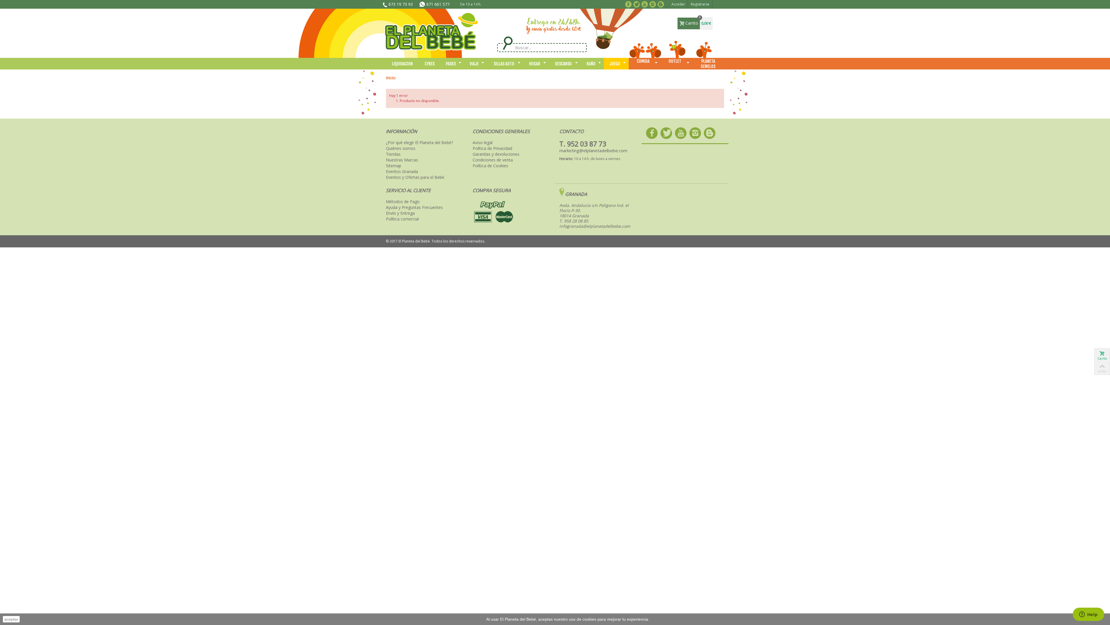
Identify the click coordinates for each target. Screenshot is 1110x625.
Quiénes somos (400, 148)
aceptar (11, 619)
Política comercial (402, 219)
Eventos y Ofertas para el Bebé (415, 177)
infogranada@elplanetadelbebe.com (594, 226)
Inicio (391, 77)
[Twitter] (637, 4)
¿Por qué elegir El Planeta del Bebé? (419, 142)
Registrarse (700, 4)
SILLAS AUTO (504, 64)
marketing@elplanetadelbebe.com (593, 150)
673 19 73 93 (400, 4)
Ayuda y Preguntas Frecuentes (414, 207)
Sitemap (393, 165)
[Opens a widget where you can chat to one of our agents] (1088, 615)
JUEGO (614, 64)
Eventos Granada (402, 171)
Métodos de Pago (403, 201)
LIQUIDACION (402, 64)
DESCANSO (563, 64)
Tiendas (393, 154)
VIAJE (474, 64)
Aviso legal (483, 142)
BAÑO (591, 64)
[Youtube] (645, 4)
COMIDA (643, 61)
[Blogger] (662, 4)
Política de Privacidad (492, 148)
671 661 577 (437, 4)
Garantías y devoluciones (496, 154)
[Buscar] (508, 43)
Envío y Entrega (400, 213)
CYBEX (430, 64)
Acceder (678, 4)
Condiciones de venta (493, 160)
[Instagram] (654, 4)
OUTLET (675, 61)
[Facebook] (629, 4)
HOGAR (534, 64)
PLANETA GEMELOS (708, 63)
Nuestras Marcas (402, 160)
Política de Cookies (490, 165)
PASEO (451, 64)
